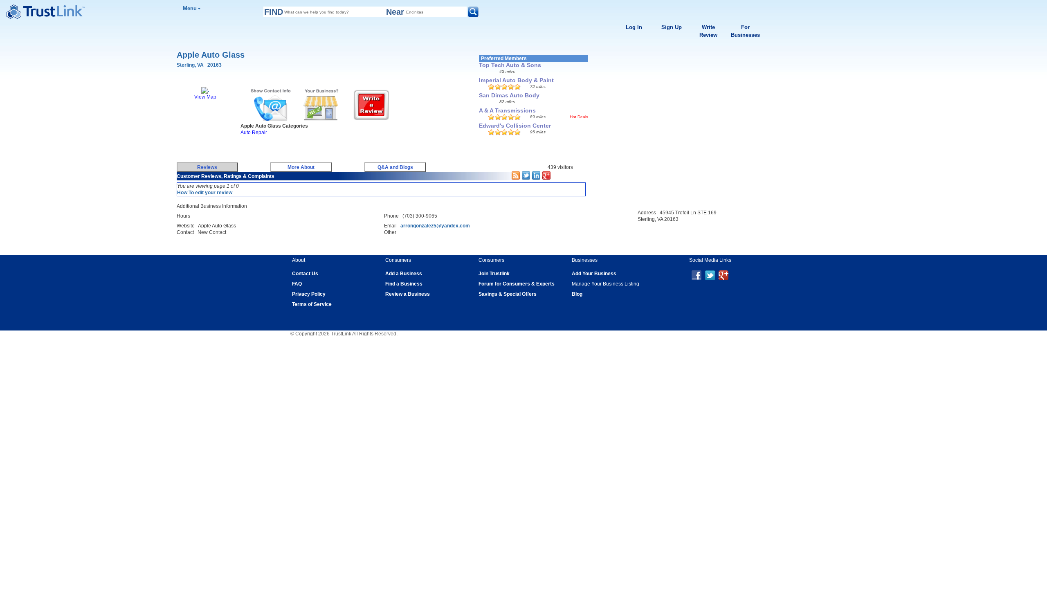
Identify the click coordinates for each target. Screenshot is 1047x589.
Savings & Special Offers (508, 294)
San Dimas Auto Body (509, 95)
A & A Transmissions (507, 110)
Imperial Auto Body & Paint (516, 80)
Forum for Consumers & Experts (517, 284)
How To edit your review (204, 193)
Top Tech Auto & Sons (510, 65)
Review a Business (407, 294)
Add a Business (403, 274)
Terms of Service (312, 304)
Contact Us (305, 274)
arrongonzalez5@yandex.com (435, 226)
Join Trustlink (494, 274)
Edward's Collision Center (515, 125)
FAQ (297, 284)
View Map (205, 97)
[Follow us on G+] (723, 275)
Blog (577, 294)
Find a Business (403, 284)
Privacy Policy (309, 294)
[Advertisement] (324, 147)
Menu (190, 8)
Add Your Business (594, 274)
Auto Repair (253, 132)
